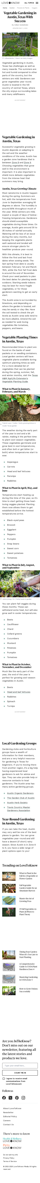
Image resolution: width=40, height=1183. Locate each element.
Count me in (20, 1073)
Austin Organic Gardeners (20, 793)
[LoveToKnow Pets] (12, 1146)
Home (5, 8)
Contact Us (8, 1124)
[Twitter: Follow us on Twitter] (10, 1098)
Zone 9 (27, 162)
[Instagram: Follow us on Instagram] (23, 1098)
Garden (12, 8)
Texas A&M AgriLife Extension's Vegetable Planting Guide (20, 378)
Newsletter (8, 1112)
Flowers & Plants (23, 8)
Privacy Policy (8, 1158)
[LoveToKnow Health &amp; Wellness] (12, 1139)
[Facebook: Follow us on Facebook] (4, 1098)
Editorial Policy (10, 1116)
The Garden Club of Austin (21, 798)
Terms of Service (10, 1161)
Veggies (34, 8)
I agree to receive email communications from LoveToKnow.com (16, 1081)
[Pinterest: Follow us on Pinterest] (17, 1098)
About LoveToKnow (12, 1108)
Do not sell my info (10, 1155)
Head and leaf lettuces (18, 692)
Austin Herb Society (17, 802)
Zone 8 (15, 162)
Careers (6, 1120)
